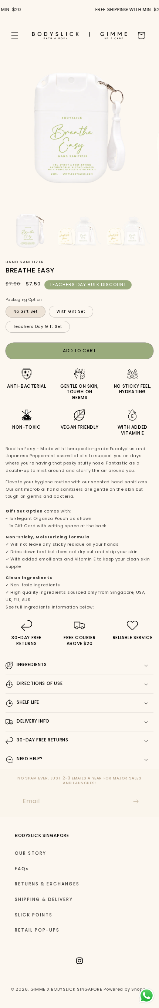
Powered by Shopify (126, 989)
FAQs (22, 868)
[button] (15, 35)
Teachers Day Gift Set (37, 326)
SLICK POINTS (34, 915)
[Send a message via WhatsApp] (146, 995)
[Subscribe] (136, 801)
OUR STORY (30, 853)
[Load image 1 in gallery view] (30, 230)
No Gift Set (25, 311)
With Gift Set (71, 311)
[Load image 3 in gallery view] (128, 230)
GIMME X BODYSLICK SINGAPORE (66, 989)
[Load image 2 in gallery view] (79, 230)
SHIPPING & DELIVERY (44, 899)
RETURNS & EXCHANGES (47, 884)
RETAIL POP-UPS (37, 930)
